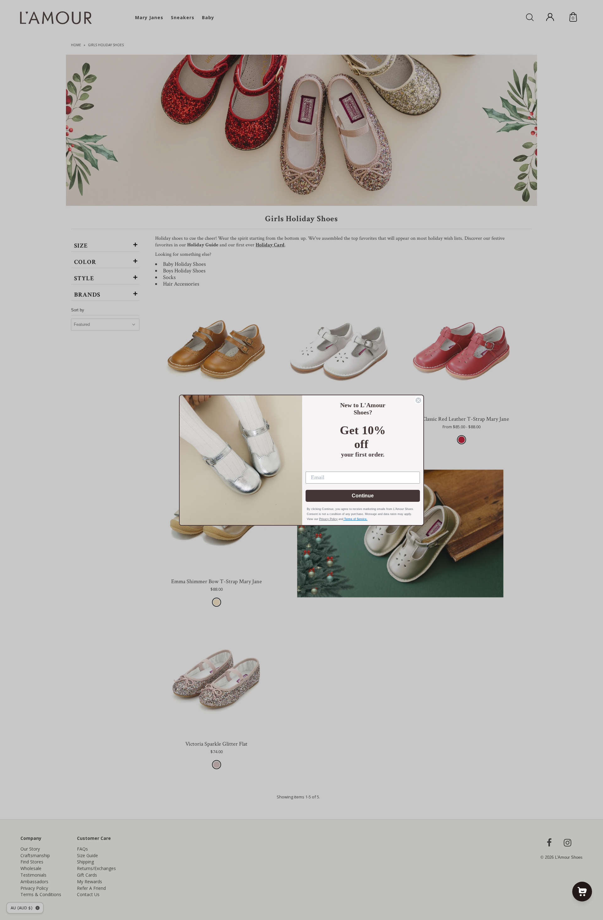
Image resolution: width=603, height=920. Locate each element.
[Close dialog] (418, 400)
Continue (363, 495)
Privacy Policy (328, 519)
